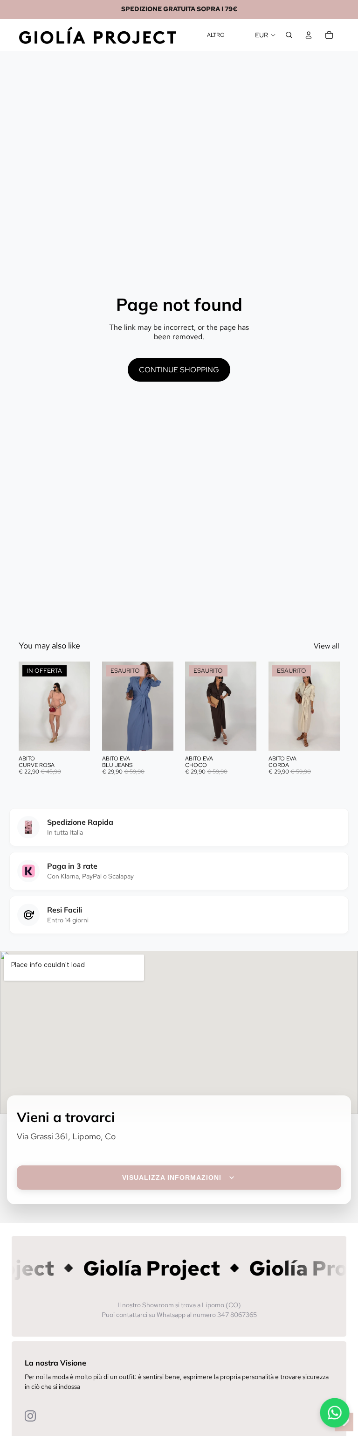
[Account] (308, 35)
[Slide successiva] (79, 706)
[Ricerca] (289, 35)
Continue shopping (179, 370)
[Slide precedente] (29, 706)
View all (326, 645)
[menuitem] (215, 35)
